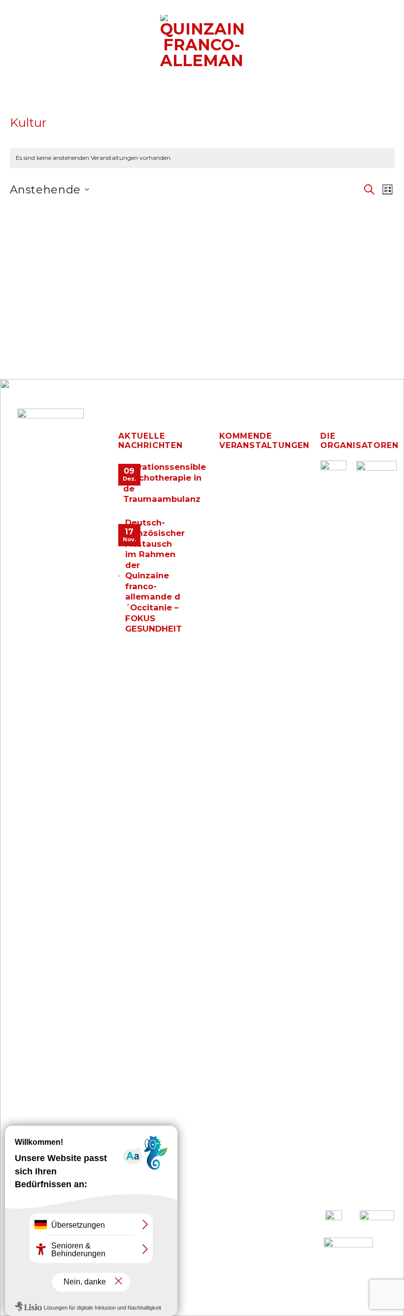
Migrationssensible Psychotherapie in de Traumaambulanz (164, 483)
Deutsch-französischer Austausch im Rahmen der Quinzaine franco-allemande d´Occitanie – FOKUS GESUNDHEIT (155, 576)
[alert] (202, 158)
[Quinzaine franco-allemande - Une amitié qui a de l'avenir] (202, 41)
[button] (13, 49)
